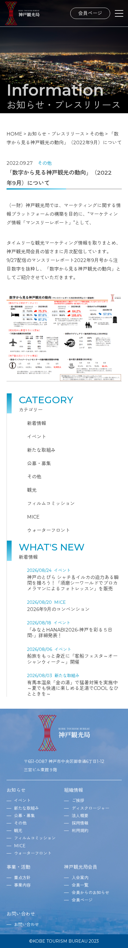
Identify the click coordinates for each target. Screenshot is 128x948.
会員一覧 (80, 885)
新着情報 (36, 423)
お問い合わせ (21, 914)
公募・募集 (39, 463)
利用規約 (80, 830)
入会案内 (80, 877)
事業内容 (22, 885)
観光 (32, 490)
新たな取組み (41, 450)
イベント (36, 437)
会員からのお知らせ (90, 892)
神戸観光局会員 (80, 867)
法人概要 (80, 815)
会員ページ (90, 13)
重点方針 (22, 877)
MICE (33, 517)
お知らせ (16, 790)
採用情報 (80, 823)
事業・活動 (18, 867)
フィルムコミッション (51, 503)
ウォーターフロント (48, 530)
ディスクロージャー (90, 808)
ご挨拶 (78, 800)
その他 (45, 163)
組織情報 (73, 790)
